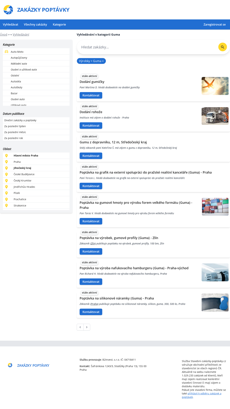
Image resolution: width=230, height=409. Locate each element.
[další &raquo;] (86, 327)
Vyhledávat (10, 24)
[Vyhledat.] (222, 47)
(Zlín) (93, 243)
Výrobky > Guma (91, 61)
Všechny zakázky (35, 24)
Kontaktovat (90, 95)
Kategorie (59, 24)
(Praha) (94, 304)
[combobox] (146, 47)
